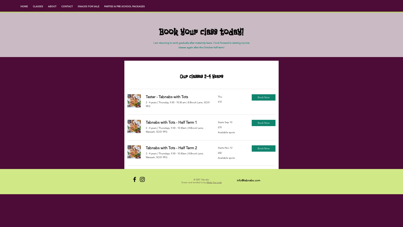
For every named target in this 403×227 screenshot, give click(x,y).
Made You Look (214, 182)
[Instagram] (142, 179)
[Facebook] (134, 179)
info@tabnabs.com (248, 180)
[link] (178, 96)
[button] (52, 6)
